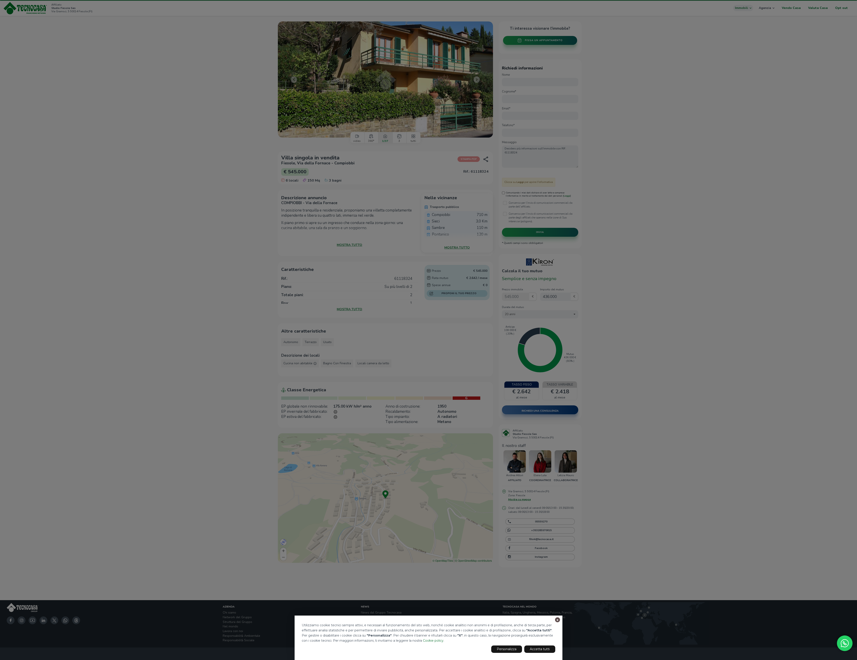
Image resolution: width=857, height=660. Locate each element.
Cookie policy (433, 641)
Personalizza (506, 649)
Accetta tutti (540, 649)
